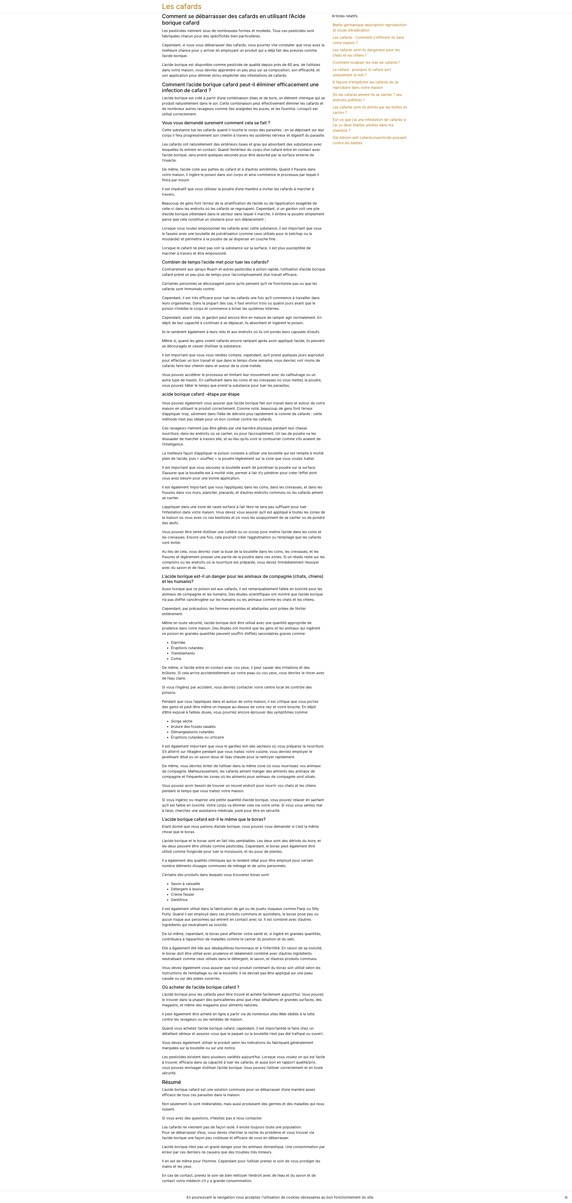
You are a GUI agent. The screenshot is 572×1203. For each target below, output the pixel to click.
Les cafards (182, 6)
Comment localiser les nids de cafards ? (366, 62)
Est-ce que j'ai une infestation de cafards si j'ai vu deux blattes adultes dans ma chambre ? (369, 125)
